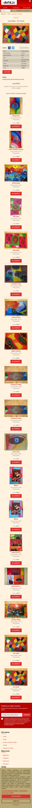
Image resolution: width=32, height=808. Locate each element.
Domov (4, 14)
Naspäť (16, 17)
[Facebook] (9, 47)
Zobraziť (17, 126)
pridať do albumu (24, 48)
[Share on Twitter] (13, 47)
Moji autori (6, 764)
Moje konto (6, 761)
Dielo (9, 14)
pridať (18, 88)
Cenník (4, 736)
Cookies (5, 745)
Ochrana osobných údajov (10, 742)
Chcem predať (26, 7)
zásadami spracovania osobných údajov (14, 723)
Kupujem (7, 72)
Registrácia (27, 10)
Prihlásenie (20, 10)
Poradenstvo (16, 7)
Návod (4, 739)
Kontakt (5, 7)
